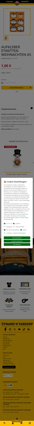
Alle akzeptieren (17, 238)
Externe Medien (20, 226)
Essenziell (9, 223)
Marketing (9, 226)
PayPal (24, 230)
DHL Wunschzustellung (12, 230)
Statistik (18, 223)
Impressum (25, 214)
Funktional (9, 233)
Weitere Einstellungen (19, 233)
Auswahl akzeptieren (17, 241)
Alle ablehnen (17, 244)
